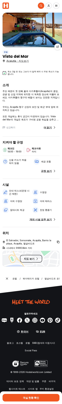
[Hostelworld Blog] (4, 320)
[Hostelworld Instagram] (34, 320)
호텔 (6, 52)
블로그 (10, 343)
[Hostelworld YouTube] (42, 320)
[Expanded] (7, 278)
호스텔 (19, 343)
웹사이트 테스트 (17, 388)
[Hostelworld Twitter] (27, 320)
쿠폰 (44, 381)
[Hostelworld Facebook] (19, 320)
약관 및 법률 (32, 381)
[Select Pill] (41, 6)
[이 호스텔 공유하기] (57, 47)
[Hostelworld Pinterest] (50, 320)
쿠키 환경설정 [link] (47, 388)
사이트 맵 (33, 388)
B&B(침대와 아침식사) (43, 343)
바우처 (52, 381)
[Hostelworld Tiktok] (57, 320)
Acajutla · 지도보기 (17, 60)
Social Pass (31, 350)
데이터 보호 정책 (15, 381)
